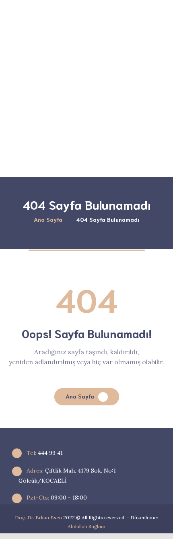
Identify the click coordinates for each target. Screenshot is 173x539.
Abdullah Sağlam (86, 526)
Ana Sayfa (80, 396)
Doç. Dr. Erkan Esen (38, 517)
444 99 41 (44, 452)
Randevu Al (117, 155)
